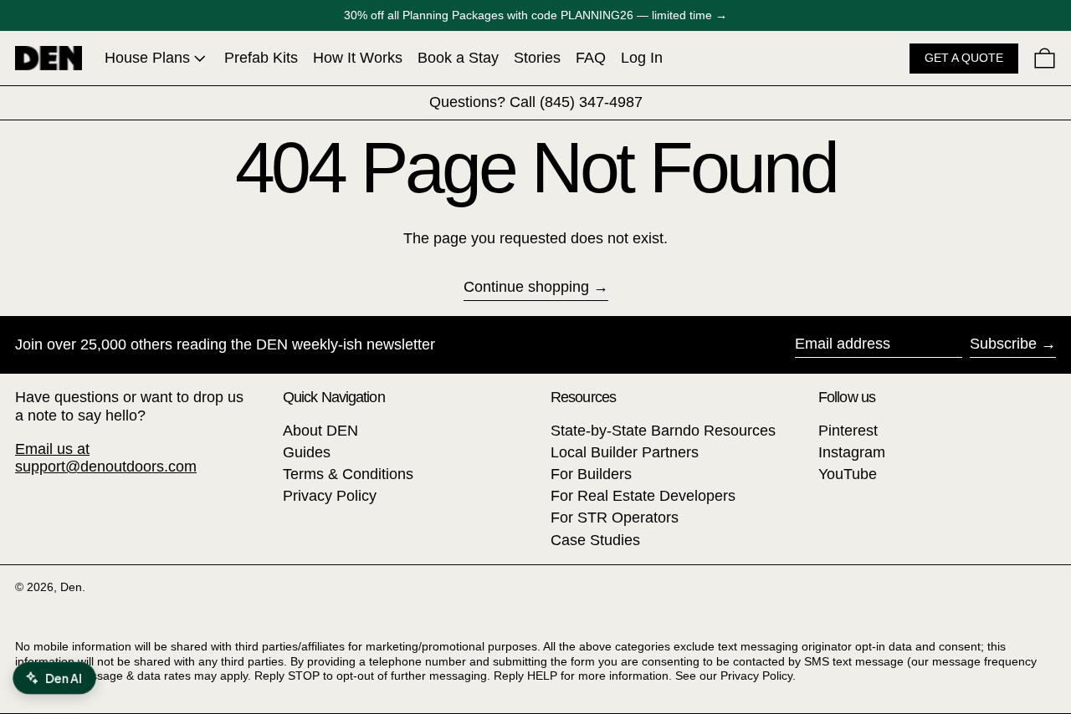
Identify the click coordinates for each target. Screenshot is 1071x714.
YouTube (847, 474)
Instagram (851, 452)
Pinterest (848, 430)
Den (71, 587)
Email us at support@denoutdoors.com (106, 458)
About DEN (320, 430)
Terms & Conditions (348, 474)
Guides (307, 452)
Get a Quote (964, 57)
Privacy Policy (330, 495)
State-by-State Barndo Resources (663, 430)
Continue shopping (526, 286)
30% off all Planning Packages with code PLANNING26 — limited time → (535, 15)
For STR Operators (615, 517)
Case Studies (595, 540)
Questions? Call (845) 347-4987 (536, 102)
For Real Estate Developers (643, 495)
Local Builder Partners (625, 452)
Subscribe (1003, 343)
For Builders (591, 474)
